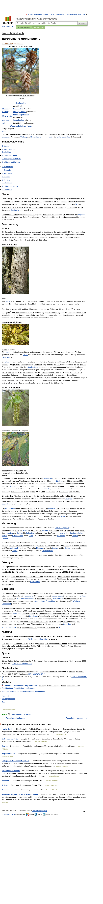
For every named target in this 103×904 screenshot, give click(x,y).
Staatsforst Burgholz (11, 771)
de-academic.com (8, 26)
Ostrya (5, 746)
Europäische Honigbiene (15, 718)
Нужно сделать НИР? (21, 714)
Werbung (44, 810)
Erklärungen (38, 27)
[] (76, 204)
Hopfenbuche (8, 729)
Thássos (5, 790)
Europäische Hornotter (75, 718)
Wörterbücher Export (8, 814)
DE (84, 14)
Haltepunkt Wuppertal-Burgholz (15, 761)
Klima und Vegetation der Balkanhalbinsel (20, 794)
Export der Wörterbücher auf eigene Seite (66, 14)
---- (22, 664)
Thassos (5, 781)
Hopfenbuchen (8, 753)
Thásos (5, 785)
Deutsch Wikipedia (24, 27)
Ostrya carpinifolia (10, 739)
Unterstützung (36, 810)
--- (36, 674)
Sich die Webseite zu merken (38, 14)
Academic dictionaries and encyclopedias (36, 19)
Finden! (82, 23)
